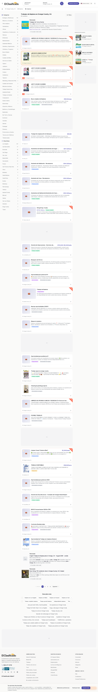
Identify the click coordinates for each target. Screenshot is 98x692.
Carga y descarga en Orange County (58, 607)
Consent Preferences (80, 679)
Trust (27, 667)
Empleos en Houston (54, 597)
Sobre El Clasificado (31, 657)
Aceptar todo (86, 687)
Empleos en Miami (43, 597)
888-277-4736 (7, 665)
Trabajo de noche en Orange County (40, 610)
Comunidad (78, 657)
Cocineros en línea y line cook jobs (30, 619)
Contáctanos (78, 676)
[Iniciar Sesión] (94, 3)
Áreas (76, 667)
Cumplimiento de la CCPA (32, 677)
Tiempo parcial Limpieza (46, 601)
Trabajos (28, 662)
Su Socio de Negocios (56, 664)
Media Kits (28, 659)
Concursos (77, 659)
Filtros (70, 15)
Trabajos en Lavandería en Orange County (60, 622)
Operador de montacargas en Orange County (47, 613)
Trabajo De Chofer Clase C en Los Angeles (37, 607)
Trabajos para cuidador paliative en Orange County (35, 622)
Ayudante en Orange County (63, 616)
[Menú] (2, 3)
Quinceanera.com (55, 659)
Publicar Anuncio (73, 3)
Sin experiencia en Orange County (58, 604)
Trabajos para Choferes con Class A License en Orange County (39, 616)
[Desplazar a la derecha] (71, 598)
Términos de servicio (31, 664)
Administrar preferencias (63, 687)
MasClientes (53, 667)
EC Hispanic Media (55, 657)
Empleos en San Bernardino (68, 597)
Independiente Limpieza (59, 601)
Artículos (77, 662)
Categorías (77, 664)
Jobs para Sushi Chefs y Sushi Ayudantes (37, 604)
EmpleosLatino (54, 662)
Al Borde (53, 672)
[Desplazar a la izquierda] (22, 598)
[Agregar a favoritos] (70, 48)
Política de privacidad (31, 672)
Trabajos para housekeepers (48, 619)
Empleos (21, 9)
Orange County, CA (10, 9)
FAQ (76, 674)
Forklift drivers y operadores (64, 619)
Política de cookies (30, 675)
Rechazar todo (76, 687)
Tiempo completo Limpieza (31, 601)
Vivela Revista (54, 675)
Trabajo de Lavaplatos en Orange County (36, 625)
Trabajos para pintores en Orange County (58, 625)
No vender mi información (32, 680)
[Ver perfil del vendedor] (23, 451)
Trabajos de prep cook (56, 610)
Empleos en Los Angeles (30, 597)
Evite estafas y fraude (31, 670)
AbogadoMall (54, 670)
